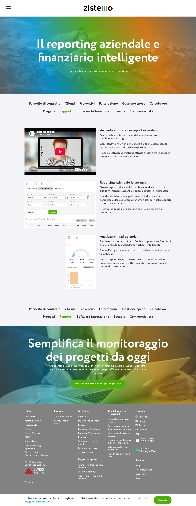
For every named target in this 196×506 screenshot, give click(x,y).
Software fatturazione (93, 111)
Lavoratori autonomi (88, 448)
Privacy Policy (31, 441)
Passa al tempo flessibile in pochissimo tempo (120, 441)
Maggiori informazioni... (38, 501)
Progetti (49, 111)
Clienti (70, 103)
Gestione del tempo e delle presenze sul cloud (119, 427)
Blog (138, 478)
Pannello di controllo (44, 103)
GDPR (27, 437)
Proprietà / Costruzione (89, 433)
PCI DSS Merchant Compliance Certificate (35, 463)
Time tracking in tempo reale (119, 455)
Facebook (143, 417)
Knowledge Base (144, 470)
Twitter (142, 425)
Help (138, 466)
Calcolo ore (158, 103)
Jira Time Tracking (87, 472)
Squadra (119, 111)
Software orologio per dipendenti (118, 448)
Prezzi (27, 429)
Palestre (82, 437)
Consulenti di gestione (89, 429)
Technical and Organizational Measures (36, 453)
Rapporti (65, 111)
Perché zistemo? (32, 421)
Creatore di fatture (63, 417)
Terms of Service (32, 433)
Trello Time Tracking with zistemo (90, 477)
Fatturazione (108, 103)
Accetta (162, 500)
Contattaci (29, 417)
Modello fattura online (62, 422)
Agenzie (82, 417)
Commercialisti (85, 452)
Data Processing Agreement (32, 447)
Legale (81, 425)
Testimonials (30, 425)
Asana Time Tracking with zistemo (90, 466)
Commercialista (141, 111)
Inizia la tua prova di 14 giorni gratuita (98, 383)
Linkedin (142, 421)
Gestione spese (133, 103)
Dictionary (141, 474)
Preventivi (87, 103)
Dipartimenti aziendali (89, 421)
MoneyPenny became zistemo (118, 420)
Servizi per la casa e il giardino (88, 442)
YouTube (143, 430)
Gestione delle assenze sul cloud (119, 434)
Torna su (28, 482)
